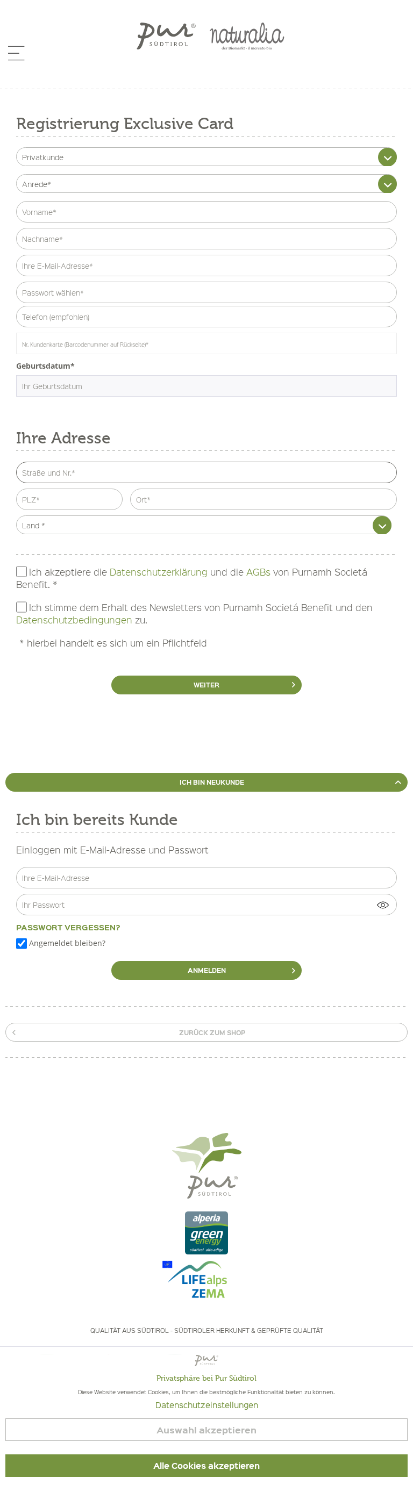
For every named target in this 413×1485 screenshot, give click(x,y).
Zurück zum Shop (212, 1032)
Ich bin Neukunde (212, 782)
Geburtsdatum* (45, 366)
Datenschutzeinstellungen (206, 1405)
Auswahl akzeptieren (206, 1430)
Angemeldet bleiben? (67, 943)
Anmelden (207, 970)
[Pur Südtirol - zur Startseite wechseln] (166, 36)
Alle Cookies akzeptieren (206, 1466)
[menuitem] (15, 57)
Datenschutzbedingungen (74, 620)
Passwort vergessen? (68, 927)
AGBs (258, 572)
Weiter (206, 684)
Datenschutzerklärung (159, 572)
